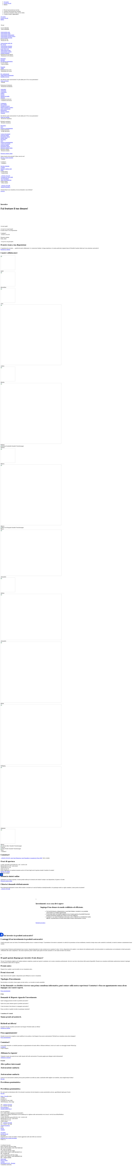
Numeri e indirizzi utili (6, 169)
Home (2, 1096)
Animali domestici (5, 53)
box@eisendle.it (5, 178)
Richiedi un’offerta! (5, 249)
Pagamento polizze (5, 136)
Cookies (3, 1162)
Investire (3, 60)
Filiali (2, 170)
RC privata (3, 44)
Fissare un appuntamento (7, 128)
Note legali (3, 1159)
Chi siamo (6, 2)
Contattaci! (3, 1047)
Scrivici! (3, 191)
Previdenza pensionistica (7, 61)
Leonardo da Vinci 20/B (7, 177)
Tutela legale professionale (7, 75)
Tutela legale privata (5, 50)
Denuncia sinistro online (6, 148)
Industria (3, 97)
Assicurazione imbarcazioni (7, 35)
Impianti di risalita (5, 96)
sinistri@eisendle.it (5, 187)
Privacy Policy (4, 1160)
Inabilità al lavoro (5, 76)
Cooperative (4, 92)
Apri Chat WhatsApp (6, 180)
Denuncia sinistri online (6, 881)
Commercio (3, 103)
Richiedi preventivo (40, 922)
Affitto (2, 68)
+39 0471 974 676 (5, 176)
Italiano (5, 4)
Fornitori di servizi (5, 106)
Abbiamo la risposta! (6, 1057)
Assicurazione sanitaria (6, 47)
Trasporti (3, 113)
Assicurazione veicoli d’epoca (8, 36)
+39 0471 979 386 (5, 185)
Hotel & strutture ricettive (7, 107)
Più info (2, 1079)
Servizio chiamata (5, 166)
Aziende (3, 1129)
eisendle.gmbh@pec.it (6, 1108)
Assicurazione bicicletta (6, 37)
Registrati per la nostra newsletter (9, 1138)
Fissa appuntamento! (6, 1037)
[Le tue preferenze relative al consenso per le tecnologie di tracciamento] (1, 874)
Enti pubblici (4, 104)
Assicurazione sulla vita (6, 43)
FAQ (2, 127)
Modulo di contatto (5, 871)
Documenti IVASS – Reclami (8, 1163)
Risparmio (3, 58)
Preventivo (3, 125)
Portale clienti (4, 138)
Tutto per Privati (5, 81)
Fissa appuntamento (5, 991)
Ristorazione (4, 110)
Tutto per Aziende (5, 117)
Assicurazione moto (5, 33)
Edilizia (2, 93)
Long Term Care (5, 49)
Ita (1, 19)
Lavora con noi (7, 3)
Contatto (3, 167)
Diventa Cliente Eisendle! (7, 157)
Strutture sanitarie (5, 111)
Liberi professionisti (5, 109)
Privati (5, 1096)
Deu (3, 19)
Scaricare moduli (5, 135)
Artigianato (3, 90)
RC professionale (5, 74)
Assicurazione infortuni (6, 46)
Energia (2, 95)
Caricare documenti (5, 134)
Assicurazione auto (5, 32)
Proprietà (3, 67)
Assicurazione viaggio (6, 51)
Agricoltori (3, 89)
